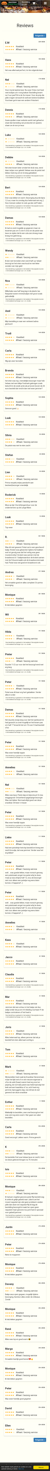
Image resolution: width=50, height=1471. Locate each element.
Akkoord (41, 1467)
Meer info (21, 1469)
